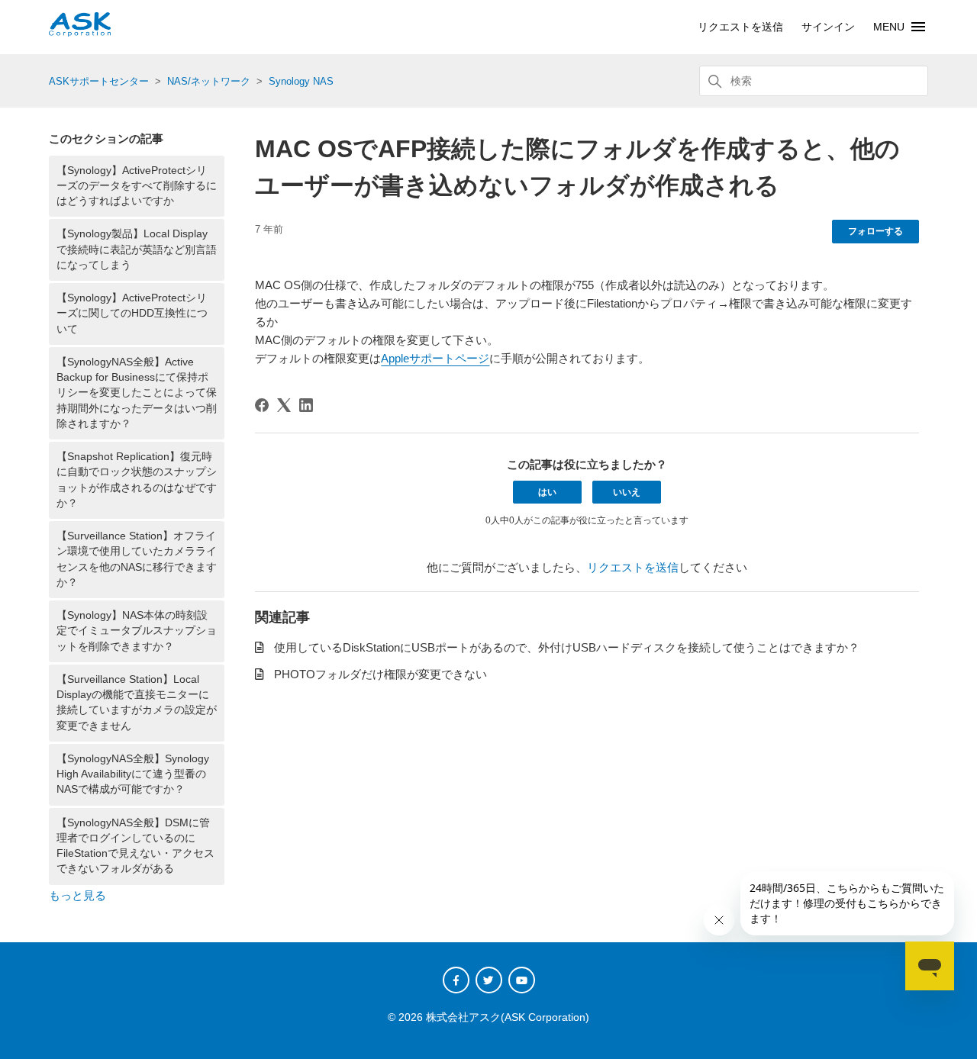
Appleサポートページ (435, 358)
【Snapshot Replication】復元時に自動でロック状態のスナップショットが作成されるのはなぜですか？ (136, 480)
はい (547, 492)
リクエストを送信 (740, 27)
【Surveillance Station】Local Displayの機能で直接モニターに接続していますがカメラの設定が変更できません (136, 703)
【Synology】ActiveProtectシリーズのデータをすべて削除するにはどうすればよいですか (136, 186)
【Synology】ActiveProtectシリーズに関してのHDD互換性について (132, 313)
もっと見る (77, 895)
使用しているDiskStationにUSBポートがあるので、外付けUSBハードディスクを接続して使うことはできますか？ (566, 647)
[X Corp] (284, 405)
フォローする (875, 231)
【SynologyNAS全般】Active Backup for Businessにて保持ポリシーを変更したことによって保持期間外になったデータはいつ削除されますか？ (136, 393)
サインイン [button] (828, 27)
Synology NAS (301, 81)
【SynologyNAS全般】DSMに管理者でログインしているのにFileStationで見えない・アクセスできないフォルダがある (135, 846)
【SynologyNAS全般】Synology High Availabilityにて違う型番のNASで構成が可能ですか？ (132, 774)
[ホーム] (80, 32)
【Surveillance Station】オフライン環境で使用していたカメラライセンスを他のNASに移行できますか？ (136, 559)
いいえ (626, 492)
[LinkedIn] (306, 405)
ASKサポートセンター (99, 81)
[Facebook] (262, 405)
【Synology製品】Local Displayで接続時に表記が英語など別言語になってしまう (136, 249)
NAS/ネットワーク (208, 81)
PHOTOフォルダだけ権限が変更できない (380, 674)
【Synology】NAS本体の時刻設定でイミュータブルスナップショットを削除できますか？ (136, 631)
